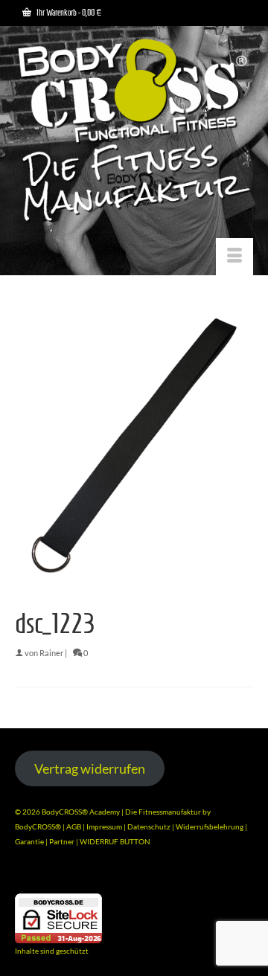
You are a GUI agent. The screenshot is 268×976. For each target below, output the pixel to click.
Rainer (51, 653)
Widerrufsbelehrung (210, 826)
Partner (62, 841)
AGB (73, 826)
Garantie (30, 841)
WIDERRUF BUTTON (115, 841)
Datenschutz (149, 826)
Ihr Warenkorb (68, 12)
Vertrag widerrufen (89, 768)
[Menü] (234, 256)
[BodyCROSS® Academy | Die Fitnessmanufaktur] (134, 131)
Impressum (104, 826)
